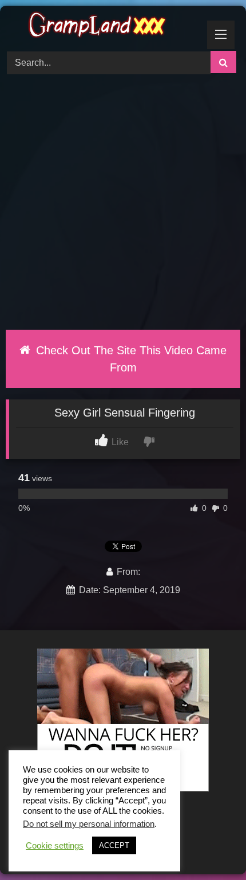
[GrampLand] (101, 26)
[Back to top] (210, 846)
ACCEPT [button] (114, 845)
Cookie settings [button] (55, 845)
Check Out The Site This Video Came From (130, 359)
